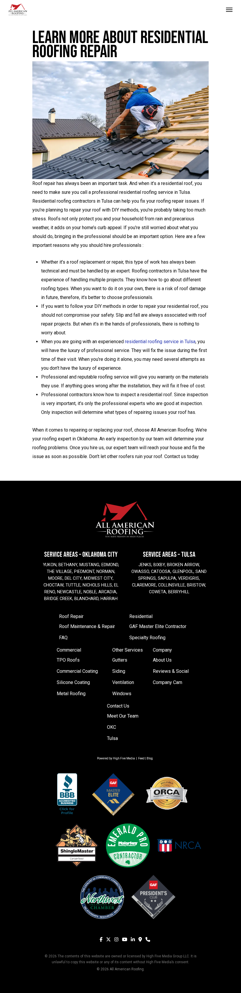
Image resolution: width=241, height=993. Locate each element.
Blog (150, 758)
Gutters (119, 660)
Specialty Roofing (147, 637)
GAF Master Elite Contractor (157, 626)
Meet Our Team (122, 716)
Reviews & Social (171, 671)
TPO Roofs (68, 660)
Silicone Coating (73, 682)
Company (162, 650)
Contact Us (118, 706)
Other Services (127, 650)
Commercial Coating (77, 671)
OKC (111, 727)
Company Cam (167, 682)
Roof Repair (71, 616)
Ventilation (123, 682)
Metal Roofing (71, 693)
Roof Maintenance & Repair (87, 626)
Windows (121, 693)
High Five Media (124, 758)
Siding (118, 671)
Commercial (69, 650)
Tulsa (112, 738)
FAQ (63, 637)
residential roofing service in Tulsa (160, 341)
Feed (141, 758)
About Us (162, 660)
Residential (141, 616)
